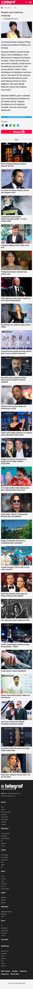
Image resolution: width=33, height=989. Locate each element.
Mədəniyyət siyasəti (6, 911)
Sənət (2, 916)
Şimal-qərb (4, 953)
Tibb (2, 862)
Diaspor (3, 809)
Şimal (2, 956)
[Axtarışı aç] (26, 2)
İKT (2, 841)
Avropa (3, 886)
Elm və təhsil (4, 857)
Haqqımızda (5, 974)
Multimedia (23, 971)
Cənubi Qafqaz (5, 888)
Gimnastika (4, 928)
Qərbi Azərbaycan (6, 812)
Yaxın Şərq (4, 883)
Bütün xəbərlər (5, 971)
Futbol (3, 935)
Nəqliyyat (3, 843)
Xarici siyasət (4, 817)
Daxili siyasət (4, 819)
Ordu (2, 807)
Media (2, 864)
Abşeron (3, 958)
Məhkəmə (3, 897)
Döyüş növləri (4, 930)
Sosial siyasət (4, 855)
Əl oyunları (4, 933)
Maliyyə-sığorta (5, 838)
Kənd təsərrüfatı (5, 833)
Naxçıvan (3, 966)
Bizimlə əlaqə (15, 974)
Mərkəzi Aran (4, 951)
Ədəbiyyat (4, 914)
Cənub (3, 963)
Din (2, 867)
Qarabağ (3, 822)
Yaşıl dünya (4, 860)
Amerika (3, 878)
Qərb (2, 961)
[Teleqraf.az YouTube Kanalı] (16, 131)
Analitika (3, 824)
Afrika (2, 876)
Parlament (4, 814)
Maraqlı (3, 902)
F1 (1, 925)
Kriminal (3, 900)
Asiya (2, 881)
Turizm (3, 846)
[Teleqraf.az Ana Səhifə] (8, 2)
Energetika (4, 836)
